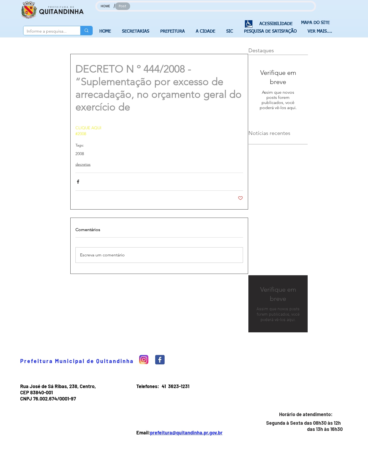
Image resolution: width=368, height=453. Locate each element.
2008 (79, 153)
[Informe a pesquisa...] (86, 30)
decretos (83, 164)
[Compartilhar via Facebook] (78, 181)
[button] (137, 31)
